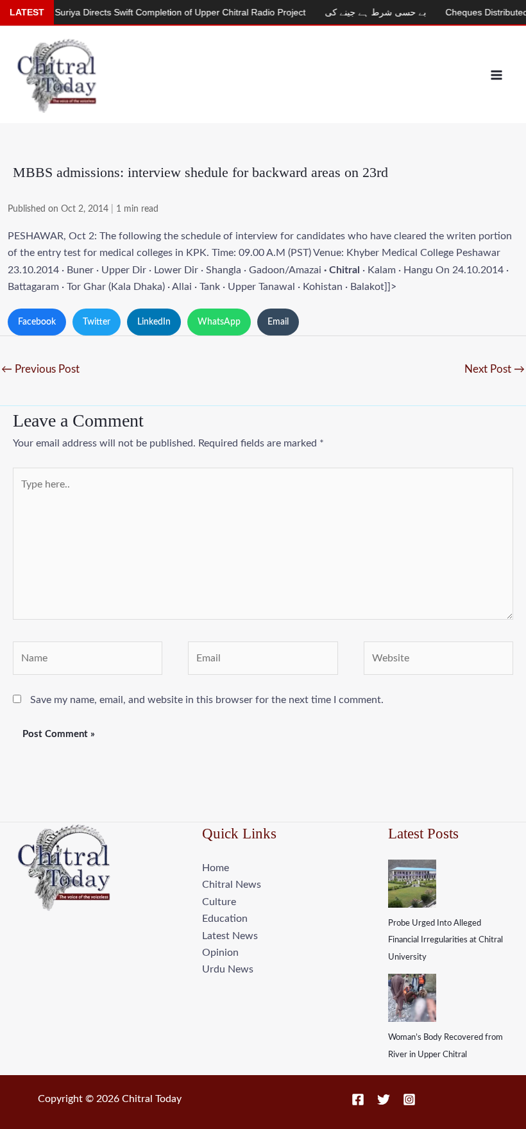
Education (225, 918)
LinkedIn (154, 322)
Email (278, 322)
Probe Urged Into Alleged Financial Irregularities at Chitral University (445, 940)
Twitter (96, 322)
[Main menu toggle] (496, 75)
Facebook (37, 322)
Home (215, 868)
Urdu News (227, 969)
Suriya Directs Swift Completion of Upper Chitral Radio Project (162, 12)
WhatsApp (219, 322)
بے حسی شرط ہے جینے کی (357, 12)
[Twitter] (383, 1099)
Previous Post (40, 369)
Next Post (494, 369)
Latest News (230, 936)
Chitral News (231, 884)
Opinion (220, 952)
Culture (219, 902)
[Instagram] (409, 1099)
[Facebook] (358, 1099)
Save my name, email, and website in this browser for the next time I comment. (207, 700)
